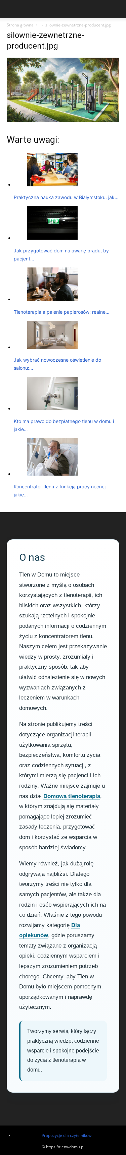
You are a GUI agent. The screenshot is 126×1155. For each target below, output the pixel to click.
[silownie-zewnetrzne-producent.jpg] (63, 120)
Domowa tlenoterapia (71, 796)
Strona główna (20, 25)
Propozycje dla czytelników (66, 1135)
